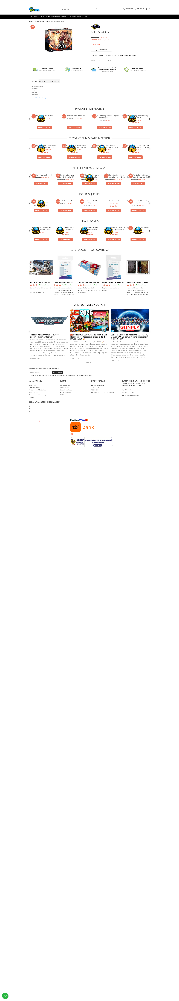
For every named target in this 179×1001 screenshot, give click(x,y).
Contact (31, 397)
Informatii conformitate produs (40, 98)
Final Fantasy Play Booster (44, 116)
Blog (87, 17)
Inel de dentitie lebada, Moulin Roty (89, 202)
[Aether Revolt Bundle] (58, 39)
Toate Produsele (35, 17)
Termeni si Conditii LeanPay (37, 395)
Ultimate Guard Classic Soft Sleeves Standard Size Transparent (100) (44, 146)
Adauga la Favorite (99, 61)
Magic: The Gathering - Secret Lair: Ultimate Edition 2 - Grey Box (113, 176)
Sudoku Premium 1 (65, 201)
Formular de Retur (65, 392)
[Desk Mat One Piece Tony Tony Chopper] (89, 267)
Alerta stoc (102, 50)
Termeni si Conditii (34, 387)
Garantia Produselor (66, 390)
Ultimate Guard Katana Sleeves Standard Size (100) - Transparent (138, 229)
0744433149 (129, 392)
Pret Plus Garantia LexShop (72, 17)
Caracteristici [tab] (43, 81)
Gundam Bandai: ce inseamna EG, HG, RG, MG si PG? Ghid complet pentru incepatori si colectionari (129, 336)
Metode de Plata (65, 385)
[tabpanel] (58, 39)
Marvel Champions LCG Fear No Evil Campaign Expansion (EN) (114, 229)
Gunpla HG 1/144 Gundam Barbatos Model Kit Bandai (48, 282)
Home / (31, 22)
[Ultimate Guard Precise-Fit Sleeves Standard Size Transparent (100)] (114, 267)
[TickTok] (29, 411)
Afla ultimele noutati (89, 304)
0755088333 (129, 390)
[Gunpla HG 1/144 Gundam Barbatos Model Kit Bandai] (41, 267)
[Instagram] (29, 413)
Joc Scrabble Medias (114, 201)
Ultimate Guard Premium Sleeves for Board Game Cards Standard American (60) (104, 146)
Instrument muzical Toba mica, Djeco (138, 202)
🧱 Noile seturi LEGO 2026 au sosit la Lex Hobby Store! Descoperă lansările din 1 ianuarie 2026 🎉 (88, 336)
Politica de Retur (65, 387)
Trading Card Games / (42, 22)
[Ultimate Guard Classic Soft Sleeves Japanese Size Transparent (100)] (65, 267)
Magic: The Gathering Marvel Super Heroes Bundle (89, 176)
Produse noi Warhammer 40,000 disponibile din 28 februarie (44, 335)
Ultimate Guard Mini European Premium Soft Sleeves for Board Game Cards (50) (135, 146)
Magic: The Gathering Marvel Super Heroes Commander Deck (138, 176)
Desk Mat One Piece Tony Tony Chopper (92, 282)
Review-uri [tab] (54, 81)
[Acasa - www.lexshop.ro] (39, 9)
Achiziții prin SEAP (53, 17)
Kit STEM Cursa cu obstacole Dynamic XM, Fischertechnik (41, 202)
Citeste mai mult (34, 358)
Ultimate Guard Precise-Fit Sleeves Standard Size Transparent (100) (74, 146)
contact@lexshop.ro (131, 396)
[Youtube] (29, 409)
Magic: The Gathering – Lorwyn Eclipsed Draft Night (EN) (105, 117)
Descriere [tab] (33, 81)
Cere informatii (114, 61)
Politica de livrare (34, 392)
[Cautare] (96, 9)
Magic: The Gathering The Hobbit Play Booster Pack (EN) (135, 117)
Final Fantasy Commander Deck (74, 116)
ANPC (61, 395)
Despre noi (32, 385)
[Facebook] (29, 406)
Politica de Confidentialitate (84, 375)
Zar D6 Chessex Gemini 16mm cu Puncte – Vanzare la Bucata (41, 229)
